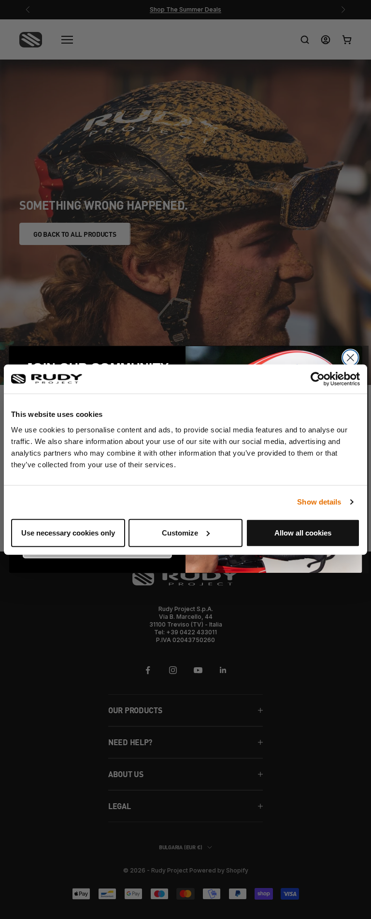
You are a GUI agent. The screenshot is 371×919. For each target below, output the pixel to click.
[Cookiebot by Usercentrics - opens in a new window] (317, 379)
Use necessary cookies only (68, 532)
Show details (319, 502)
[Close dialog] (350, 358)
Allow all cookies (302, 532)
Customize (180, 532)
